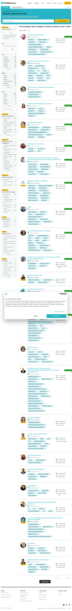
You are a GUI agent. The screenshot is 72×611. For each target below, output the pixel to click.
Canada (5, 94)
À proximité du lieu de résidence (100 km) (8, 201)
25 (28, 30)
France (5, 101)
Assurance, (6, 156)
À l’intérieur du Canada (7, 207)
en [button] (52, 3)
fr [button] (55, 3)
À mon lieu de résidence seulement (7, 195)
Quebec (5, 77)
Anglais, (6, 118)
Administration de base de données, (8, 166)
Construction (7, 269)
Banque (5, 265)
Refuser (36, 316)
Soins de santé (7, 274)
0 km (12, 49)
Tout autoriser (56, 316)
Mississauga (6, 60)
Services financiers (8, 263)
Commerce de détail (8, 267)
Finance (17, 16)
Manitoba (6, 83)
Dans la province (8, 204)
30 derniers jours (8, 185)
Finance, (6, 154)
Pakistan (6, 99)
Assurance (25, 16)
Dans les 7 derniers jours (8, 182)
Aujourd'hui (6, 179)
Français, (6, 122)
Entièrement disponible (7, 222)
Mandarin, (6, 131)
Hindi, (5, 124)
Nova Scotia (6, 85)
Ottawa (5, 64)
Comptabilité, (7, 145)
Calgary (5, 62)
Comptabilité (7, 16)
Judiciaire (34, 16)
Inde (5, 97)
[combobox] (26, 21)
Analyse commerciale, (7, 160)
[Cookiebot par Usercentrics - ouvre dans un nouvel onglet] (60, 294)
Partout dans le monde (7, 211)
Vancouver (6, 66)
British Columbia (8, 81)
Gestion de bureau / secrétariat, (8, 149)
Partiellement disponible (7, 225)
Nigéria (5, 103)
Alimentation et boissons (7, 271)
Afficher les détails (59, 311)
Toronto (6, 57)
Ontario (5, 75)
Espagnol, (6, 125)
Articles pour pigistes (5, 597)
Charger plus (45, 581)
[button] (30, 3)
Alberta (5, 79)
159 (67, 578)
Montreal (6, 59)
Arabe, (5, 129)
